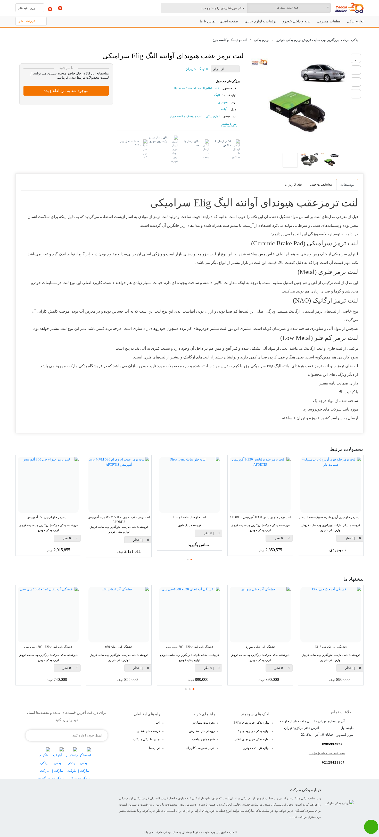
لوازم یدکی (213, 116)
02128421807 (333, 762)
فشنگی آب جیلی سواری (260, 647)
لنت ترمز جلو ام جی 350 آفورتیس (48, 517)
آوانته (224, 109)
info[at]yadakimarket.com (327, 753)
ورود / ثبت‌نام (26, 8)
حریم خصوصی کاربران (200, 748)
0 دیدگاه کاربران (196, 69)
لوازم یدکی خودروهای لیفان (251, 739)
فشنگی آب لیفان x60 (119, 647)
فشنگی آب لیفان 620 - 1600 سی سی (48, 647)
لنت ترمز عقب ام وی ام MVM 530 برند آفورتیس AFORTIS (119, 519)
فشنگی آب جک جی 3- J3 (331, 647)
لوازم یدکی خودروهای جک (253, 731)
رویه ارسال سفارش (202, 731)
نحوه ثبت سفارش (203, 722)
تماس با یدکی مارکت (146, 739)
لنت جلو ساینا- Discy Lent (189, 517)
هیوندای (223, 102)
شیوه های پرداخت (203, 739)
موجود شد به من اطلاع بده (66, 90)
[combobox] (289, 8)
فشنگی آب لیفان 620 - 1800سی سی (189, 647)
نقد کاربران (293, 184)
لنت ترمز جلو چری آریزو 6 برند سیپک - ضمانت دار (330, 517)
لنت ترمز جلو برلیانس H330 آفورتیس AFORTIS (260, 517)
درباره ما (154, 748)
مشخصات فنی (321, 184)
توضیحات (347, 185)
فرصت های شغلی (148, 731)
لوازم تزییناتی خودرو (256, 748)
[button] (191, 559)
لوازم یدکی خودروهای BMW (251, 722)
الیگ (217, 95)
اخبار (157, 722)
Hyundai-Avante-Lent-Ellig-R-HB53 (196, 88)
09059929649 (333, 744)
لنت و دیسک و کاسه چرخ (186, 116)
